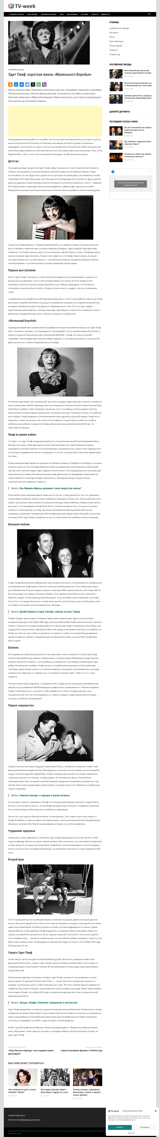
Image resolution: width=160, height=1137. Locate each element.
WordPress (12, 1133)
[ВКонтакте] (21, 84)
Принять (119, 1127)
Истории (84, 14)
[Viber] (44, 84)
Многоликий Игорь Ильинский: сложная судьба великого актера (137, 71)
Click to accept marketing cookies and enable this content (131, 184)
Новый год (114, 54)
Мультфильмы (72, 14)
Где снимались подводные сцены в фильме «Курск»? (137, 142)
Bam (19, 1133)
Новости (94, 14)
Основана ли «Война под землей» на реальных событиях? (137, 155)
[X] (33, 84)
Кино (62, 14)
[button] (156, 1111)
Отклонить (144, 1127)
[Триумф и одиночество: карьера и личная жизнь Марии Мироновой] (116, 96)
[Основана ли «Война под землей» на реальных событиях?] (116, 154)
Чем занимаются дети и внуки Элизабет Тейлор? (22, 1091)
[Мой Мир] (16, 84)
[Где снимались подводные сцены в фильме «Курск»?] (116, 142)
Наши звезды (32, 14)
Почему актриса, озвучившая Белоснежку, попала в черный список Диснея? (86, 1092)
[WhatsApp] (38, 84)
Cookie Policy (131, 1133)
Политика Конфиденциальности (24, 1119)
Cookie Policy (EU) (16, 1115)
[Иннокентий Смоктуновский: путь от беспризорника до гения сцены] (116, 83)
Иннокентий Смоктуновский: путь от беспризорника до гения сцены (138, 84)
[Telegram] (27, 84)
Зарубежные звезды (48, 14)
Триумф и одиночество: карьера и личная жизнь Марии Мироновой (138, 96)
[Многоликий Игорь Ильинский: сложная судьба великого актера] (116, 71)
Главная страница (17, 14)
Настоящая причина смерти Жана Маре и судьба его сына (54, 1091)
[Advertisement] (55, 121)
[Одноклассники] (10, 84)
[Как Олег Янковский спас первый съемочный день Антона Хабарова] (116, 128)
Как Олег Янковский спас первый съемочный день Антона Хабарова (137, 130)
